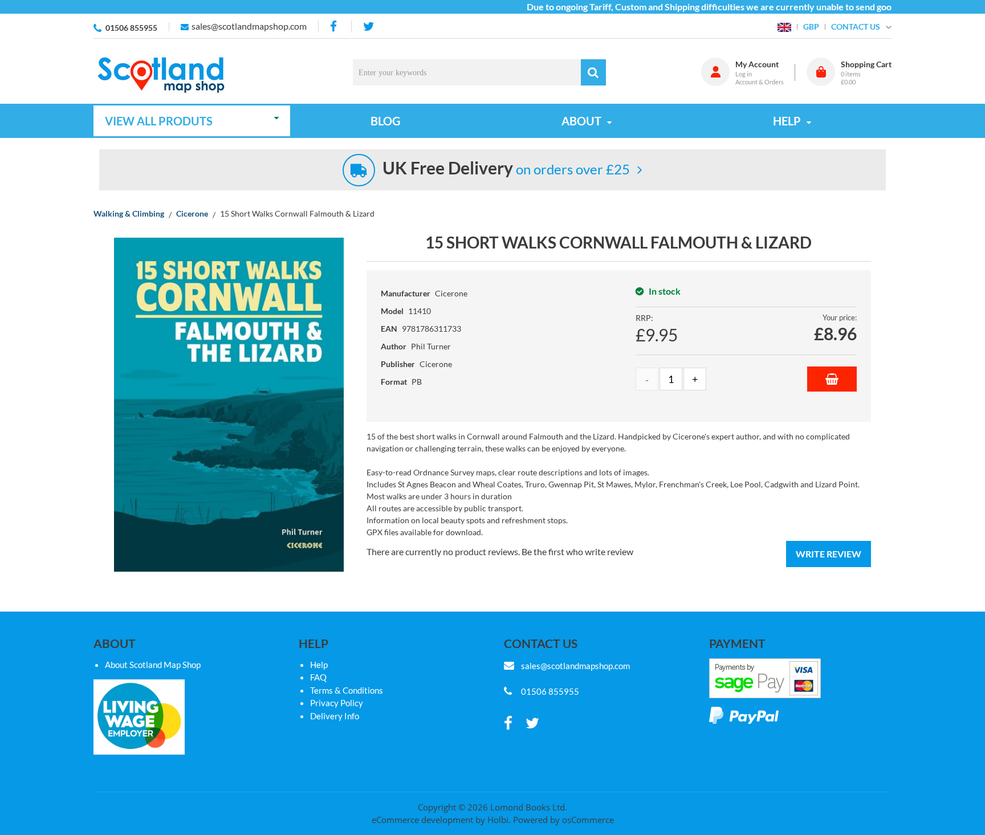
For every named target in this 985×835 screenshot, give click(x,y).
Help (319, 664)
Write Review (828, 553)
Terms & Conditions (346, 690)
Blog (385, 121)
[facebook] (334, 26)
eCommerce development (422, 819)
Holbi (497, 819)
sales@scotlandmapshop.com (249, 26)
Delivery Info (334, 716)
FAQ (318, 677)
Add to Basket (832, 379)
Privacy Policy (336, 703)
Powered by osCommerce (563, 819)
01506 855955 (131, 27)
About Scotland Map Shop (153, 664)
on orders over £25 (506, 169)
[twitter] (368, 26)
